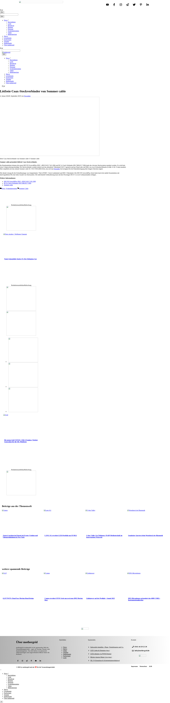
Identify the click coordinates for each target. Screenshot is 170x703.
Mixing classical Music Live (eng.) (101, 657)
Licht (9, 24)
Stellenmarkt (8, 43)
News (6, 20)
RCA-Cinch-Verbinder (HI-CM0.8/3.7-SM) (17, 183)
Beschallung (12, 22)
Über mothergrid (9, 45)
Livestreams (7, 38)
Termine (6, 41)
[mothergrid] (6, 52)
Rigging (10, 27)
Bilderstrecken (12, 34)
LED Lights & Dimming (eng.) (100, 650)
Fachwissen (7, 40)
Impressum (134, 666)
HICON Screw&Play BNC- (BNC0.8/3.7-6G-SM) (20, 181)
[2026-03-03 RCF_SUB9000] (23, 411)
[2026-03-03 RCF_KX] (23, 386)
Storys (6, 36)
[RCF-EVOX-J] (23, 361)
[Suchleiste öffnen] (1, 10)
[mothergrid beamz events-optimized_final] (21, 494)
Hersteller (57, 169)
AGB (150, 666)
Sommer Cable (23, 188)
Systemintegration (13, 31)
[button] (1, 670)
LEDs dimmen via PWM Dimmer (100, 654)
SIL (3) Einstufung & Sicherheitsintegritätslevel (105, 660)
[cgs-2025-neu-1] (21, 310)
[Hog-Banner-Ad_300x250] (21, 230)
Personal (10, 29)
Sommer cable (8, 185)
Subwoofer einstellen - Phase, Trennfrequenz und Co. (107, 647)
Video (10, 32)
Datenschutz (143, 666)
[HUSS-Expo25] (21, 335)
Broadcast (11, 25)
